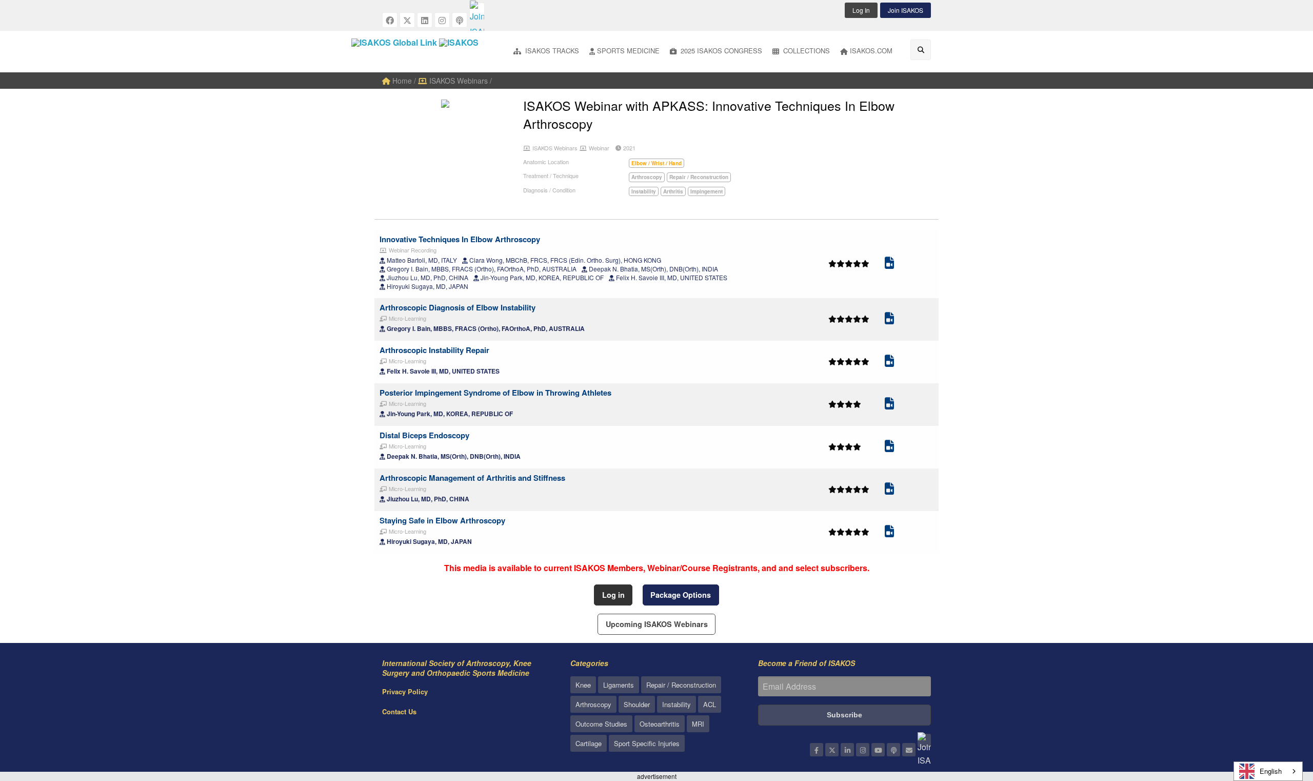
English (1271, 771)
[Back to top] (1279, 717)
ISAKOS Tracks (551, 50)
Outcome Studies (601, 724)
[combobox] (1268, 771)
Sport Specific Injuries (647, 743)
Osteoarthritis (660, 724)
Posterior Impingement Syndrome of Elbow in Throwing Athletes (495, 392)
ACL (709, 704)
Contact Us (399, 711)
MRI (698, 724)
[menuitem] (546, 51)
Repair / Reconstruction (681, 685)
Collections (805, 50)
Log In (861, 10)
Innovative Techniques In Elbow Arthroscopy (460, 239)
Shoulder (637, 704)
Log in (613, 595)
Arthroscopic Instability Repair (434, 350)
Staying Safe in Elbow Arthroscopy (442, 520)
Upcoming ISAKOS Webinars (657, 624)
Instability (676, 704)
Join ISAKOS (905, 10)
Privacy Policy (405, 691)
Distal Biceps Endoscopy (424, 435)
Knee (583, 685)
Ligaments (618, 685)
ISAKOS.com (871, 50)
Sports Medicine (628, 50)
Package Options (680, 595)
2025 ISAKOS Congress (720, 50)
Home (401, 80)
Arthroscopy (593, 704)
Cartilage (588, 743)
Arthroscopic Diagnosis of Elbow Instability (457, 307)
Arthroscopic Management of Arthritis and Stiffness (472, 477)
